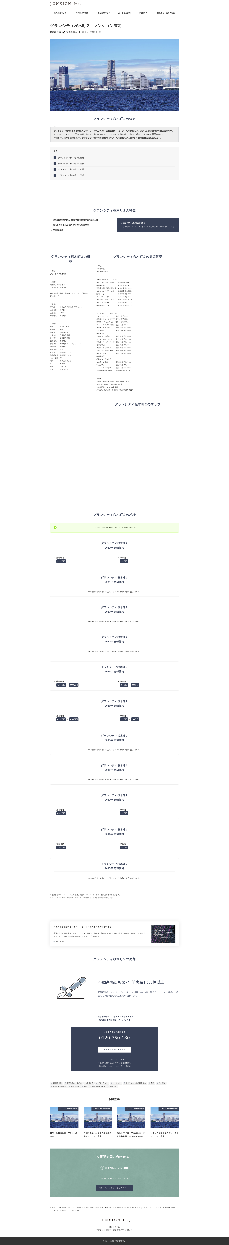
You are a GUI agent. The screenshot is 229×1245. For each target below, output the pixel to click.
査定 (152, 1083)
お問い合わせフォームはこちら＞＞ (115, 1188)
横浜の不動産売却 (59, 1086)
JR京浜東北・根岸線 (74, 1083)
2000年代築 (57, 1083)
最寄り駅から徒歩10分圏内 (135, 1083)
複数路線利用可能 (98, 1086)
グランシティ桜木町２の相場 (71, 169)
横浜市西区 (75, 1086)
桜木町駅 (161, 1083)
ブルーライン (103, 1083)
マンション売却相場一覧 (91, 32)
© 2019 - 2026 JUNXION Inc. (114, 1241)
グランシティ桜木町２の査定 (71, 158)
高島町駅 (113, 1086)
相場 (85, 1086)
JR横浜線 (89, 1083)
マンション (116, 1083)
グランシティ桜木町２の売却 (71, 175)
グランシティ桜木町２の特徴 (71, 164)
